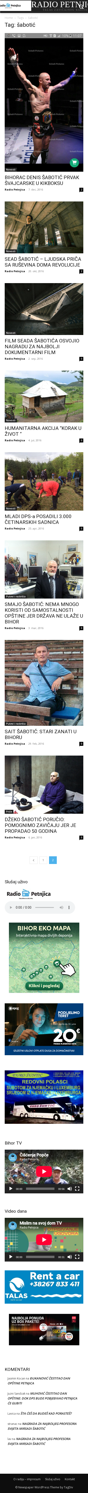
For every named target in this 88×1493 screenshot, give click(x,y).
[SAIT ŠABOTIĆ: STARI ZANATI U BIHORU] (44, 683)
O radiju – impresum (27, 1479)
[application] (44, 1171)
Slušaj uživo (52, 1479)
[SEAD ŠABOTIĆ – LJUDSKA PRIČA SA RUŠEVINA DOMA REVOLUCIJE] (44, 227)
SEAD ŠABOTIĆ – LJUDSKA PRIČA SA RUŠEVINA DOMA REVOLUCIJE (43, 262)
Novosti (10, 169)
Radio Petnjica (15, 189)
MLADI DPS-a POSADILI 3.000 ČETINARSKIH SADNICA (38, 519)
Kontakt (70, 1479)
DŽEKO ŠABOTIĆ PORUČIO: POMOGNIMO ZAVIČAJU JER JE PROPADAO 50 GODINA (40, 825)
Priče (9, 811)
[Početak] (10, 1188)
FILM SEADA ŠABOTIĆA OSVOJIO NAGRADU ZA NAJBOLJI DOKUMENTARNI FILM (42, 346)
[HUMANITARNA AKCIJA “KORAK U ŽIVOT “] (44, 396)
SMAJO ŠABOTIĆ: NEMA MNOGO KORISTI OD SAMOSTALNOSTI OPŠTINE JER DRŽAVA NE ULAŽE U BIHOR (44, 613)
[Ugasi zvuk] (69, 1188)
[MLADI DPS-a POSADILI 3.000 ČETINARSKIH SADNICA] (44, 481)
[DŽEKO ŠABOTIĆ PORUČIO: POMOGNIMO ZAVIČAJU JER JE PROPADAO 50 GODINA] (44, 785)
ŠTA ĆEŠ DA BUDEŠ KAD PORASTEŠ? (46, 1413)
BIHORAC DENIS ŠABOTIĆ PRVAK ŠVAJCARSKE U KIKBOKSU (42, 180)
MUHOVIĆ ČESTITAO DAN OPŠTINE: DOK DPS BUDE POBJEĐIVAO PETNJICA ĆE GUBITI (42, 1398)
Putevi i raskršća (16, 596)
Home (9, 18)
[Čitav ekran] (77, 1188)
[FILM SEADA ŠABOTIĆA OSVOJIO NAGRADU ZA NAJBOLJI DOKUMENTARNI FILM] (44, 309)
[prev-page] (34, 860)
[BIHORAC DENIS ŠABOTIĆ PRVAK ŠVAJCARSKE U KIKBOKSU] (44, 102)
